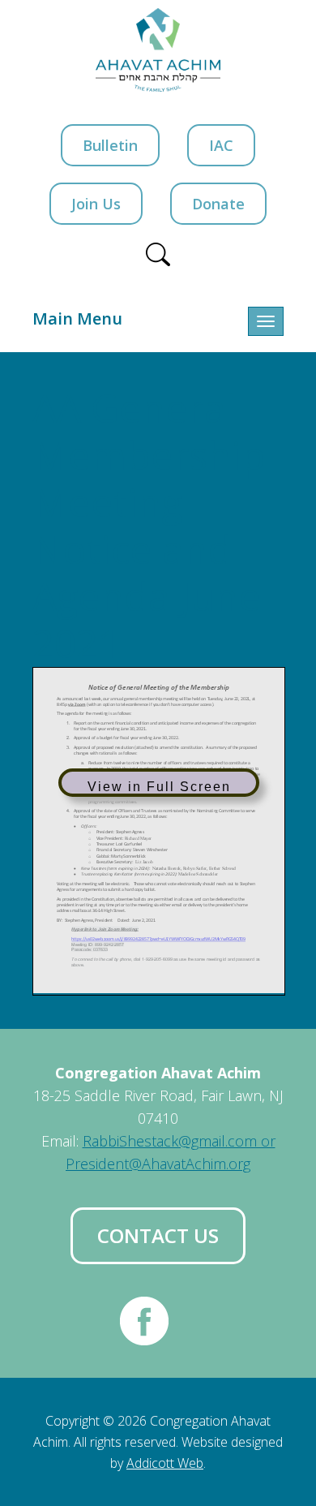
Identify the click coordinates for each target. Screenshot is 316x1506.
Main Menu (77, 318)
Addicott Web (164, 1463)
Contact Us (158, 1235)
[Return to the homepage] (158, 50)
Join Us (96, 203)
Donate (218, 203)
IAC (221, 145)
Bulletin (110, 145)
